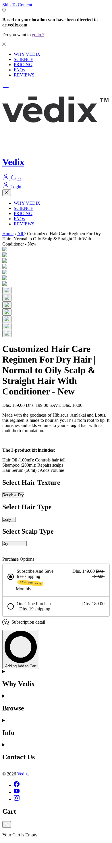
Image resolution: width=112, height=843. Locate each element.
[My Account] (6, 178)
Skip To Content (17, 4)
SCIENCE (23, 59)
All (20, 233)
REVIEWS (24, 74)
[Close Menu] (6, 192)
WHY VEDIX (27, 54)
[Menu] (5, 87)
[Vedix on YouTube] (17, 792)
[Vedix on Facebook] (17, 785)
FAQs (19, 69)
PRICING (23, 64)
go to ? (38, 34)
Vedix (22, 773)
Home (7, 233)
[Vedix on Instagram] (17, 799)
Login (15, 186)
